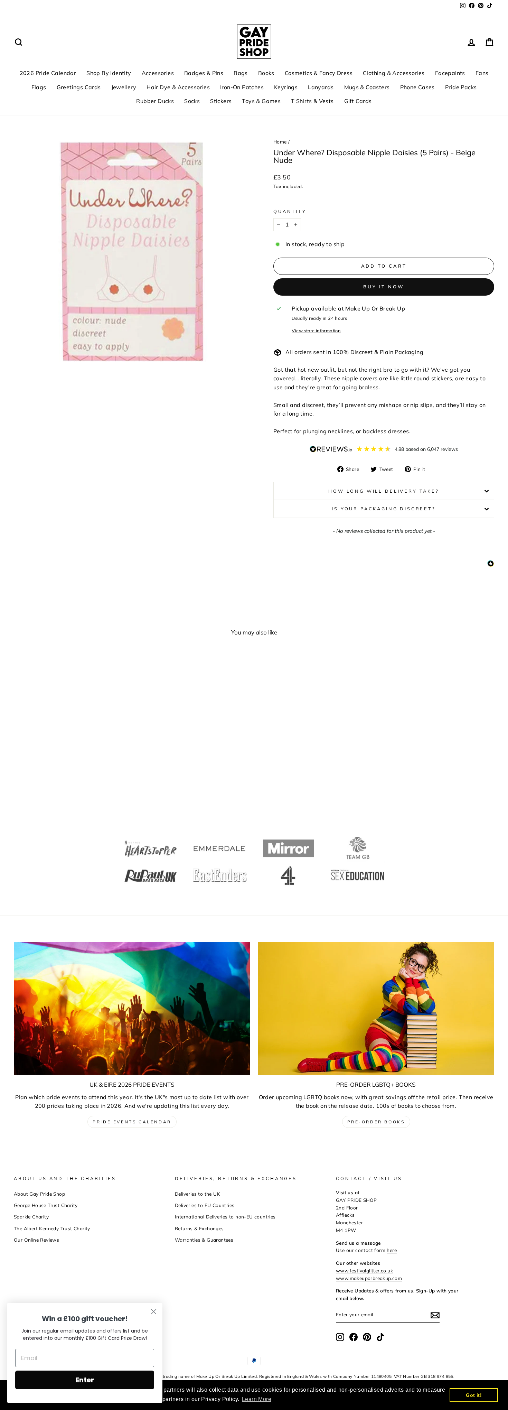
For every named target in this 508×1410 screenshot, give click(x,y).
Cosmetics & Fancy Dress (318, 72)
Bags (241, 72)
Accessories (158, 72)
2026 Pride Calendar (48, 72)
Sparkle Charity (31, 1216)
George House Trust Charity (45, 1205)
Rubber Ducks (155, 101)
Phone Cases (417, 87)
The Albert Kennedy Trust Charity (52, 1228)
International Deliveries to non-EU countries (225, 1216)
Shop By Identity (108, 72)
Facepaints (450, 72)
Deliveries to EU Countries (204, 1205)
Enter (85, 1380)
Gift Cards (358, 101)
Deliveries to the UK (197, 1194)
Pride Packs (461, 87)
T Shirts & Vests (312, 101)
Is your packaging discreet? (384, 508)
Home (280, 142)
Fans (482, 72)
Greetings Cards (79, 87)
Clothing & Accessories (394, 72)
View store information (316, 330)
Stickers (221, 101)
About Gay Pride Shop (39, 1194)
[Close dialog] (154, 1312)
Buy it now (383, 286)
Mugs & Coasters (367, 87)
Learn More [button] (256, 1399)
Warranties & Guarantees (204, 1240)
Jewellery (124, 87)
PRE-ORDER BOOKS (376, 1121)
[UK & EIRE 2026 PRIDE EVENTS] (132, 1008)
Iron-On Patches (242, 87)
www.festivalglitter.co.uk (364, 1270)
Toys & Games (261, 101)
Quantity (290, 211)
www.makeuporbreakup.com (369, 1278)
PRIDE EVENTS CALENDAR (132, 1121)
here (392, 1250)
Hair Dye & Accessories (178, 87)
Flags (38, 87)
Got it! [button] (474, 1395)
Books (266, 72)
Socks (192, 101)
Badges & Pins (203, 72)
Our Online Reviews (36, 1240)
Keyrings (286, 87)
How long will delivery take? (383, 491)
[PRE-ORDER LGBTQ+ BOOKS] (376, 1008)
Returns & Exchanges (199, 1228)
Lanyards (320, 87)
